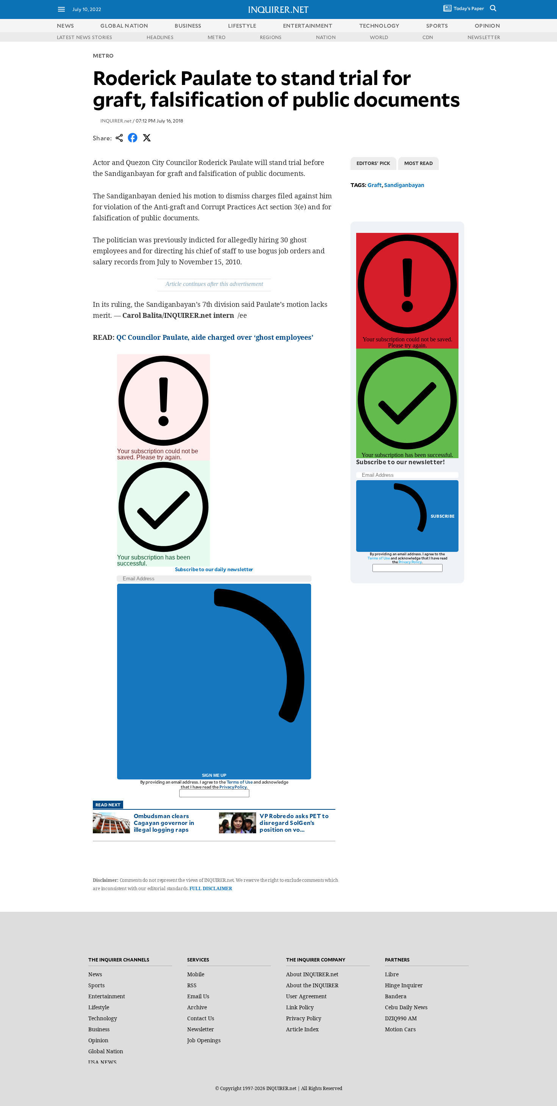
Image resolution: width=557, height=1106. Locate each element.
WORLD (379, 37)
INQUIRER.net (115, 121)
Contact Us (200, 1018)
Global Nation (105, 1051)
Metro (103, 55)
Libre (392, 974)
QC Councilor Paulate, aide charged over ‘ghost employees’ (214, 337)
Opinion (98, 1040)
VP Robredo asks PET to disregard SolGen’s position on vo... (294, 822)
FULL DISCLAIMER (210, 888)
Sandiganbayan (404, 185)
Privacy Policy (232, 787)
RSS (192, 985)
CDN (427, 37)
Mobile (195, 974)
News (65, 25)
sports (437, 25)
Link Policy (300, 1007)
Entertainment (106, 996)
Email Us (198, 996)
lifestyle (242, 25)
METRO (216, 37)
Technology (102, 1018)
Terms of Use (240, 782)
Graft (375, 185)
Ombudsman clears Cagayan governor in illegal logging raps (164, 822)
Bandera (396, 996)
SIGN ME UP (214, 775)
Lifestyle (98, 1007)
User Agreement (306, 996)
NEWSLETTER (484, 37)
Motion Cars (400, 1029)
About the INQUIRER (312, 985)
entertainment (308, 25)
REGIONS (271, 37)
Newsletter (200, 1029)
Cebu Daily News (406, 1007)
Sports (96, 985)
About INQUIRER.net (312, 974)
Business (99, 1029)
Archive (197, 1007)
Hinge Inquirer (404, 985)
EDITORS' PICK (373, 163)
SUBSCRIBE (443, 516)
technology (379, 25)
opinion (487, 25)
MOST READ (418, 163)
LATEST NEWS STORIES (85, 37)
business (188, 25)
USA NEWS (102, 1062)
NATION (326, 37)
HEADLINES (160, 37)
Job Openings (204, 1040)
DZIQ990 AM (401, 1018)
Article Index (302, 1029)
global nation (124, 25)
